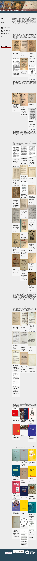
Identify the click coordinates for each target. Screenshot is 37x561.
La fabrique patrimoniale (22, 12)
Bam (26, 559)
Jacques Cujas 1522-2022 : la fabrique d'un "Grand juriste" (12, 559)
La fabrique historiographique (6, 12)
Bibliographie (4, 46)
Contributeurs (4, 42)
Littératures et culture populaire (5, 33)
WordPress (24, 559)
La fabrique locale (14, 12)
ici (34, 79)
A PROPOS (3, 18)
